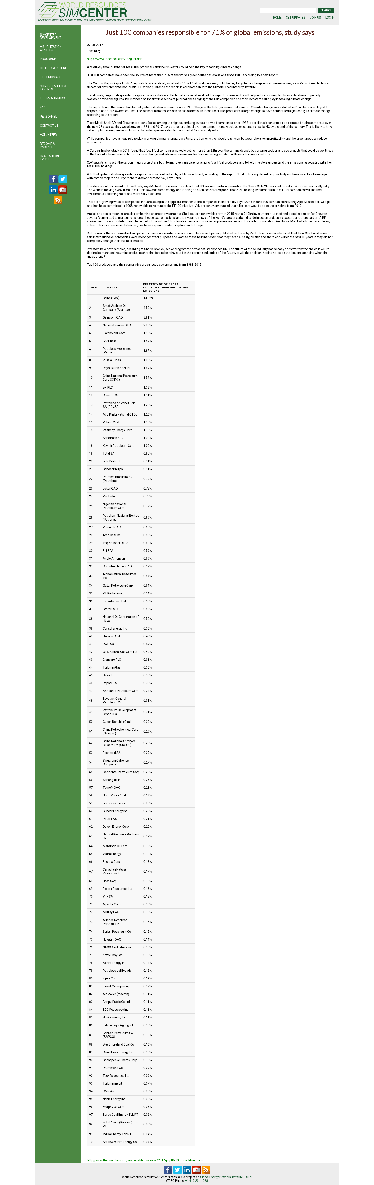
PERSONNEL (48, 116)
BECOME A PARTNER (47, 145)
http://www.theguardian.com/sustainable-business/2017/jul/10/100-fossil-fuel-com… (146, 1160)
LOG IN (329, 17)
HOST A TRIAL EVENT (50, 157)
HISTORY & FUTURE (53, 68)
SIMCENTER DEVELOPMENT (50, 36)
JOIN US (315, 17)
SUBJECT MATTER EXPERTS (53, 87)
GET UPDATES (296, 17)
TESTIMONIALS (50, 77)
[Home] (112, 10)
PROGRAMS (48, 59)
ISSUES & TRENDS (52, 98)
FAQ (43, 107)
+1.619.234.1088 (196, 1180)
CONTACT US (49, 125)
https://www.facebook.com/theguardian (114, 59)
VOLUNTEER (48, 134)
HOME (277, 17)
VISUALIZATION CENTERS (50, 48)
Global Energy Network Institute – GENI (226, 1177)
